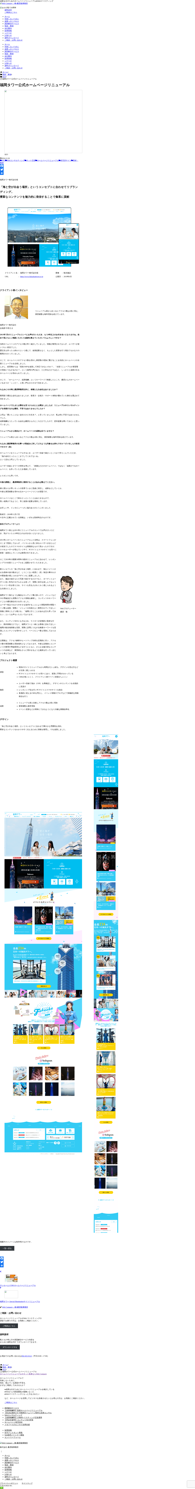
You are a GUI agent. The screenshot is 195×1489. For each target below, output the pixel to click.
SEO (3, 160)
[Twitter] (39, 169)
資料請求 (8, 10)
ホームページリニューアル (48, 160)
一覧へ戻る (7, 1248)
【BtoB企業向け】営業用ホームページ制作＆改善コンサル (28, 1413)
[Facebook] (39, 166)
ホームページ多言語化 (14, 1422)
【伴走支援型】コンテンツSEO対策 (19, 1420)
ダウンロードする (10, 1347)
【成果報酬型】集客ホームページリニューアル (23, 1410)
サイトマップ (27, 1483)
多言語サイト (65, 160)
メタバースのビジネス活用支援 (17, 1425)
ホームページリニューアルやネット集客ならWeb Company (23, 1374)
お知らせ (8, 1474)
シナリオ (8, 1472)
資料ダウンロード (12, 1477)
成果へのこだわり (12, 1460)
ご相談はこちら (11, 12)
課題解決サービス (12, 1408)
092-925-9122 (27, 1356)
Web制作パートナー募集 (14, 1435)
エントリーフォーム (13, 1437)
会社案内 (8, 1467)
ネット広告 (30, 160)
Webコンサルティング (16, 160)
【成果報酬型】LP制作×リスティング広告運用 (23, 1417)
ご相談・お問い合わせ (14, 1479)
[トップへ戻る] (1, 1488)
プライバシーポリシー (9, 1483)
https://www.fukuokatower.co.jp (31, 277)
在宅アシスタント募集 (14, 1433)
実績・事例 (9, 1465)
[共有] (39, 173)
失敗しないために (12, 1458)
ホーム (7, 1455)
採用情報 (8, 1430)
